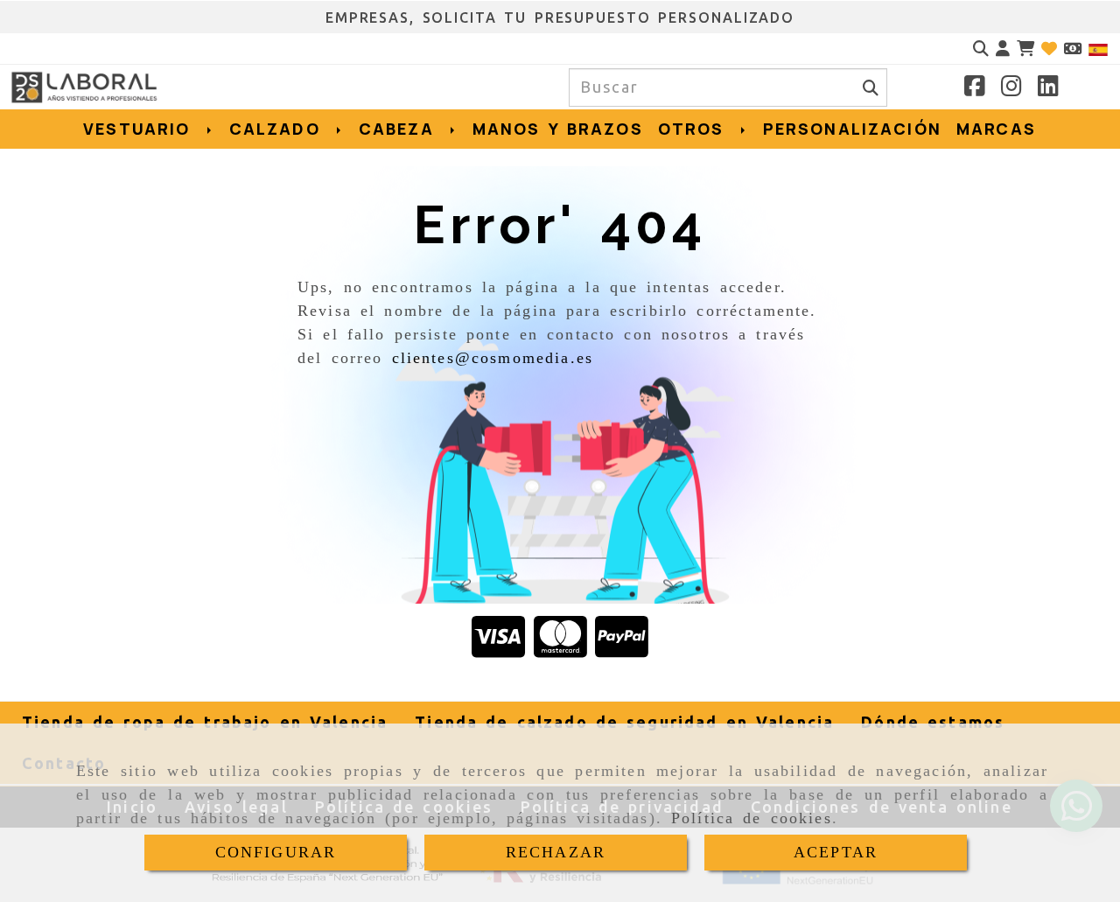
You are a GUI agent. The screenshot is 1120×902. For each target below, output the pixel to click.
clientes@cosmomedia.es (493, 358)
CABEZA (400, 128)
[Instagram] (1011, 88)
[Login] (1049, 48)
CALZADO (278, 128)
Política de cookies (751, 818)
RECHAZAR (556, 852)
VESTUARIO (140, 128)
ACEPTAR (836, 852)
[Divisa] (1072, 48)
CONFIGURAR (276, 852)
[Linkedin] (1048, 88)
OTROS (695, 128)
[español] (1098, 48)
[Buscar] (981, 48)
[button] (1002, 48)
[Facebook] (975, 88)
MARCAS (996, 128)
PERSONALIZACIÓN (852, 128)
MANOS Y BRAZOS (557, 128)
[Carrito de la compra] (1025, 48)
